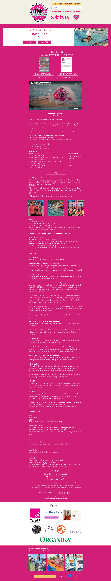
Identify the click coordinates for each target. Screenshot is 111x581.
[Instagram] (75, 575)
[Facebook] (70, 575)
